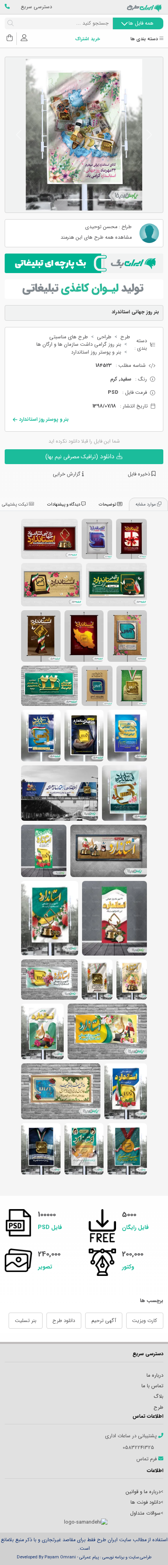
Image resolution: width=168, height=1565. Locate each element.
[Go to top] (146, 1547)
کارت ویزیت (144, 1321)
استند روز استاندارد (114, 918)
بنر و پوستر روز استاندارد (96, 352)
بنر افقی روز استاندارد (107, 1031)
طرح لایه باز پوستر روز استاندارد (127, 636)
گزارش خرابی (67, 474)
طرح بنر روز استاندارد (49, 918)
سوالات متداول (145, 1513)
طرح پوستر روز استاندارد (131, 539)
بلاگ (158, 1396)
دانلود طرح (63, 1321)
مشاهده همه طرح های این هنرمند (96, 237)
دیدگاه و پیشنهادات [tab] (64, 504)
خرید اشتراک (87, 39)
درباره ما (155, 1375)
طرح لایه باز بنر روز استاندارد (124, 793)
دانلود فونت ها (145, 1502)
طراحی (104, 337)
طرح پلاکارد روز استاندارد (51, 584)
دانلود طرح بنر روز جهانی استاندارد (41, 1149)
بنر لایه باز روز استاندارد (41, 735)
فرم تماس (147, 1459)
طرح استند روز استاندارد (43, 851)
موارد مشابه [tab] (146, 504)
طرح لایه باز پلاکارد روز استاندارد (116, 584)
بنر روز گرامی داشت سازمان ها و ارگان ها (78, 344)
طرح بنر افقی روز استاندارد (49, 686)
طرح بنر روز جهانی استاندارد (84, 1149)
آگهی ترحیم (103, 1321)
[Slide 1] (105, 199)
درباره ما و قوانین (143, 1492)
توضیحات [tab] (108, 504)
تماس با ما (152, 1386)
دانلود (80, 456)
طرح (125, 337)
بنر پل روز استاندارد (59, 793)
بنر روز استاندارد (108, 851)
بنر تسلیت (25, 1321)
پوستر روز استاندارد (97, 539)
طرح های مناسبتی (68, 337)
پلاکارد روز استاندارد (49, 539)
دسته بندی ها (144, 39)
